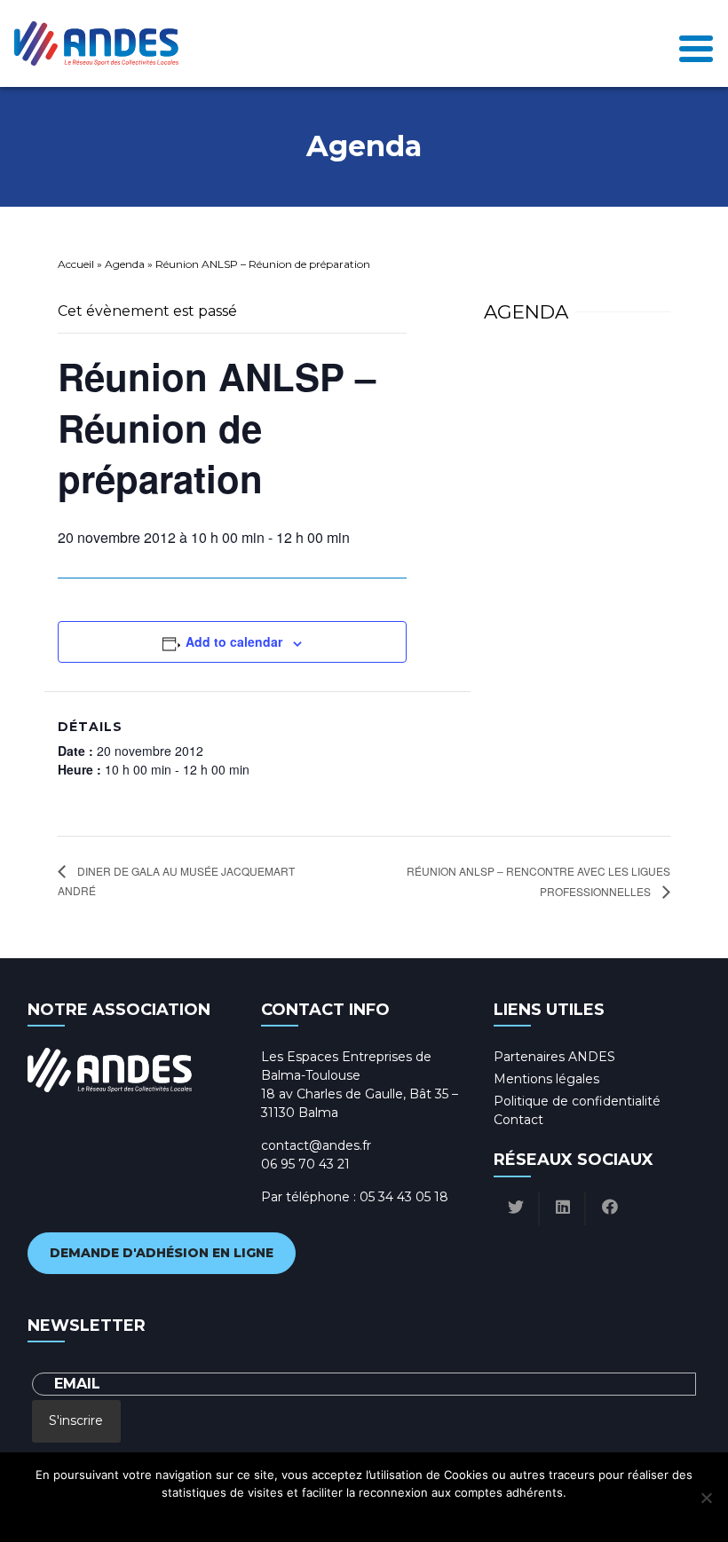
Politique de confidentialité (577, 1101)
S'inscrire (76, 1420)
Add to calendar (234, 641)
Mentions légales (546, 1079)
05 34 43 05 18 (404, 1197)
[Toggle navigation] (696, 43)
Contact (518, 1120)
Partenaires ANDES (554, 1057)
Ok (285, 1515)
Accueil (76, 264)
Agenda (125, 264)
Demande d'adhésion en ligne (161, 1253)
